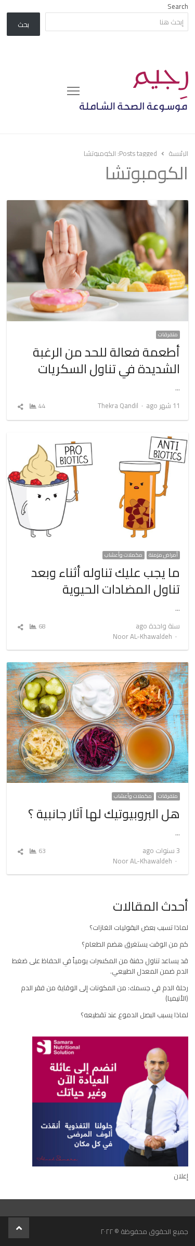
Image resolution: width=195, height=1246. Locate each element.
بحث (23, 24)
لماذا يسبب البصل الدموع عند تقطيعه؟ (134, 1014)
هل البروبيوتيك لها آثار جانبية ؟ (104, 813)
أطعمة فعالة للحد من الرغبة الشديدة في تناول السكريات (106, 360)
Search (177, 6)
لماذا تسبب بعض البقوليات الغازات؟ (138, 927)
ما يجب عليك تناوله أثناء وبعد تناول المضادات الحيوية (105, 581)
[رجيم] (134, 91)
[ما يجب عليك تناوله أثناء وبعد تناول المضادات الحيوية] (97, 438)
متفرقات (168, 335)
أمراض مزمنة (163, 555)
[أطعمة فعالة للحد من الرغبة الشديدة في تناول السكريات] (97, 206)
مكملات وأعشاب (123, 555)
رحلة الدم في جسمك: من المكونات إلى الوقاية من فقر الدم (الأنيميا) (104, 992)
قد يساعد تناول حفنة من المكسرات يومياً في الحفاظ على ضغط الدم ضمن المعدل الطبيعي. (100, 965)
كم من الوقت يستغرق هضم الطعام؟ (135, 944)
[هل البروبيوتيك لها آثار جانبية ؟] (97, 668)
